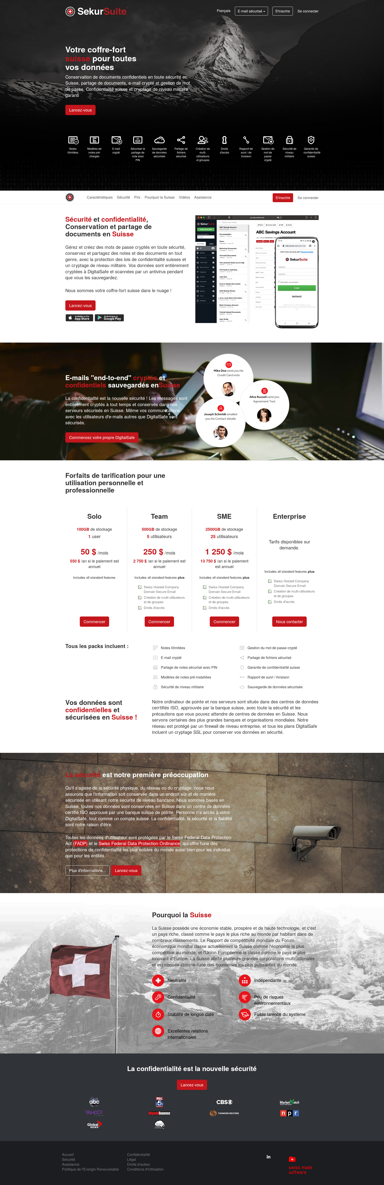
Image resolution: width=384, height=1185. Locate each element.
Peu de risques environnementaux (272, 1000)
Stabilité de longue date (191, 1014)
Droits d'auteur (138, 1164)
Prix (137, 197)
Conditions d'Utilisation (145, 1169)
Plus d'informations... (87, 870)
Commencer (94, 621)
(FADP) (80, 843)
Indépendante (267, 980)
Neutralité (177, 980)
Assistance (203, 197)
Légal (131, 1159)
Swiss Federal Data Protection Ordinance (139, 843)
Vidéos (184, 197)
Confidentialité (181, 997)
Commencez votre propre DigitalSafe (102, 437)
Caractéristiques (100, 197)
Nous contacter (289, 621)
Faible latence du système (280, 1014)
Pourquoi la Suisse (160, 197)
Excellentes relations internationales (188, 1034)
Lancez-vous (80, 110)
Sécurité (123, 197)
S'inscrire (282, 11)
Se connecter (308, 11)
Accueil (68, 1154)
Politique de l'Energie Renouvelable (90, 1169)
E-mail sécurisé (250, 11)
